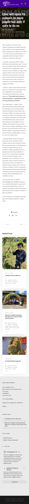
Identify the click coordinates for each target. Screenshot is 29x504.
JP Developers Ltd (12, 452)
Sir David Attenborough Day (13, 361)
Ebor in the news (10, 32)
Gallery (7, 329)
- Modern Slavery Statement (10, 440)
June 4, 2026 (8, 358)
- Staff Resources (7, 438)
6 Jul (19, 452)
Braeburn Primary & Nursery (12, 469)
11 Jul (24, 468)
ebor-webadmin (9, 29)
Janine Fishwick (12, 280)
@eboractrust (7, 463)
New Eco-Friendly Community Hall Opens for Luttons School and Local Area (13, 316)
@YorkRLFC (7, 474)
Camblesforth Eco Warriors (13, 275)
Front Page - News (10, 283)
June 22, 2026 (9, 313)
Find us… (4, 406)
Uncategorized (19, 32)
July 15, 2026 (9, 273)
